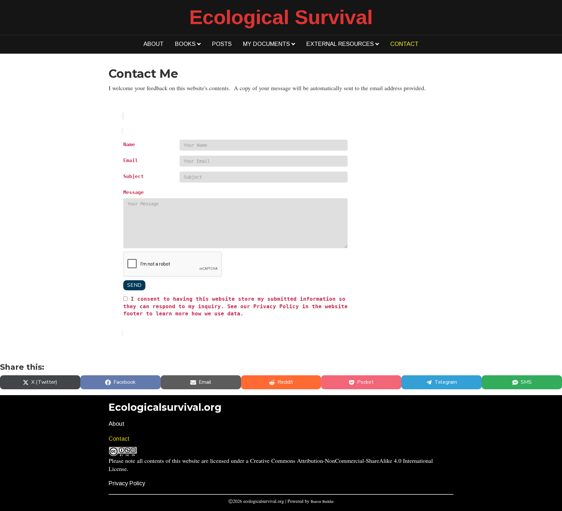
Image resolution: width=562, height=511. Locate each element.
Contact (119, 438)
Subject (133, 176)
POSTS (222, 44)
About (116, 424)
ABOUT (153, 44)
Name (129, 144)
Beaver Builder (322, 501)
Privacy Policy (127, 483)
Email (130, 160)
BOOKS (185, 44)
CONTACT (404, 44)
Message (133, 192)
